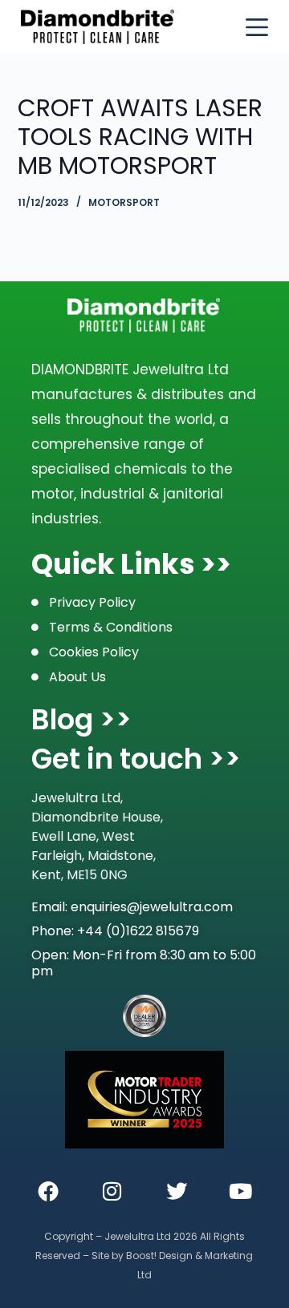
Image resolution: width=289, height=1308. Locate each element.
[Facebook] (48, 1191)
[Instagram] (112, 1191)
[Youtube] (241, 1191)
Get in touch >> (136, 758)
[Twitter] (176, 1191)
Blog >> (81, 719)
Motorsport (124, 202)
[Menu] (257, 27)
